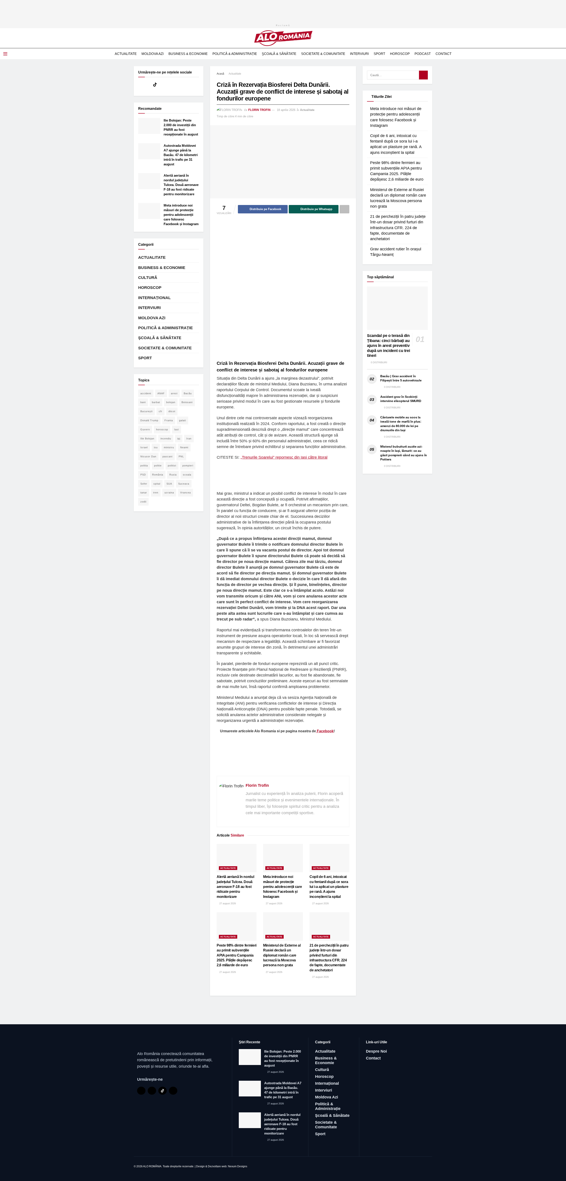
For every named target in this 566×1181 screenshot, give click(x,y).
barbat (156, 402)
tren (155, 492)
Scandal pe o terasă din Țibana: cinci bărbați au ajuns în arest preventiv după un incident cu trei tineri (388, 345)
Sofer (143, 483)
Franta (168, 420)
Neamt (184, 447)
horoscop (162, 429)
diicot (171, 411)
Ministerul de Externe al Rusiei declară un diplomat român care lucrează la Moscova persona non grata (281, 955)
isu (156, 447)
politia (144, 465)
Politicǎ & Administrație (234, 54)
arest (174, 393)
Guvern (145, 429)
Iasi (176, 429)
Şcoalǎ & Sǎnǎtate (279, 54)
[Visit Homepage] (283, 38)
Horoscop (400, 54)
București (146, 411)
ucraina (169, 492)
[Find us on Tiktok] (155, 85)
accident (145, 393)
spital (156, 483)
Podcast (423, 54)
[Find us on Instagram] (162, 85)
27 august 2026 (227, 903)
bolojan (170, 402)
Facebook (325, 731)
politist (172, 465)
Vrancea (185, 492)
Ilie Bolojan (147, 438)
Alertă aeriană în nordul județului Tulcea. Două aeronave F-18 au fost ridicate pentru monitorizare (235, 887)
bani (143, 402)
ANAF (161, 393)
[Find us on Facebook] (139, 85)
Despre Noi (376, 1051)
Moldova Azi (153, 54)
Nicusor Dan (148, 456)
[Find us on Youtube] (147, 85)
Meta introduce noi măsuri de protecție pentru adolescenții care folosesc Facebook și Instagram (282, 887)
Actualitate (126, 54)
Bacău (188, 393)
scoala (187, 474)
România (157, 474)
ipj (178, 438)
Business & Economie (188, 54)
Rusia (173, 474)
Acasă (220, 73)
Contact (443, 54)
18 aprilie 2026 (286, 110)
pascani (167, 456)
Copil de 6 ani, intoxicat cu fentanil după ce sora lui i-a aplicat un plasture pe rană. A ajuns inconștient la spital (329, 887)
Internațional (154, 298)
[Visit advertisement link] (283, 287)
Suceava (183, 483)
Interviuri (359, 54)
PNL (181, 456)
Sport (379, 54)
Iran (188, 438)
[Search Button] (561, 53)
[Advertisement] (283, 10)
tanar (143, 492)
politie (158, 465)
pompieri (187, 465)
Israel (144, 447)
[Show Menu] (5, 53)
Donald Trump (149, 420)
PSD (143, 474)
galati (182, 420)
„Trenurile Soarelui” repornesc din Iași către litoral (284, 457)
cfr (160, 411)
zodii (143, 501)
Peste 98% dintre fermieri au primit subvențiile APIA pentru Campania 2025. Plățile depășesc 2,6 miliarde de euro (236, 955)
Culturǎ (147, 277)
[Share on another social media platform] (344, 209)
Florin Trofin (259, 110)
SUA (169, 483)
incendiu (166, 438)
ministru (169, 447)
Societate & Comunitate (323, 54)
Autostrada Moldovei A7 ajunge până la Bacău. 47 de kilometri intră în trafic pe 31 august (181, 155)
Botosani (187, 402)
